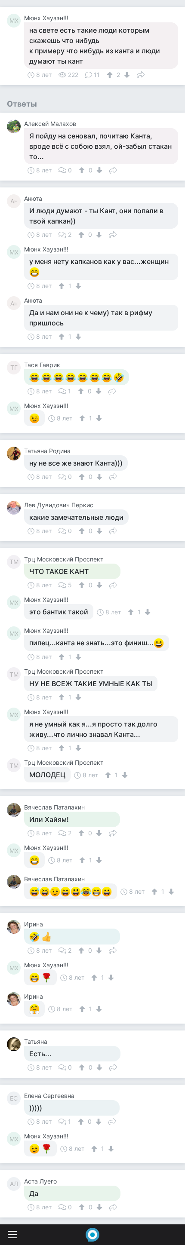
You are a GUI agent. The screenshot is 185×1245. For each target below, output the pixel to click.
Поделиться (140, 74)
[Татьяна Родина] (15, 453)
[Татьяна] (15, 1044)
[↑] (111, 74)
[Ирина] (15, 927)
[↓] (126, 74)
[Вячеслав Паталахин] (15, 810)
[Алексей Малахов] (15, 126)
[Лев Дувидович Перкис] (15, 508)
